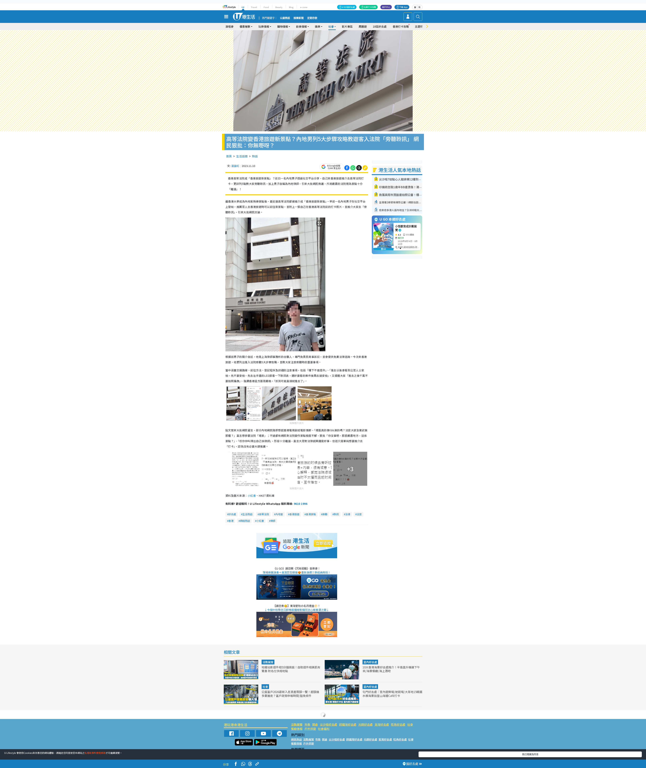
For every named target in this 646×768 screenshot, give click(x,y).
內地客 (279, 514)
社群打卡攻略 (370, 7)
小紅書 (252, 496)
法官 (359, 514)
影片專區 (347, 26)
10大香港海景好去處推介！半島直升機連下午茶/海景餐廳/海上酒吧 (391, 669)
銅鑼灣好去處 (347, 724)
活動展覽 (268, 662)
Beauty (278, 7)
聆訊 (336, 514)
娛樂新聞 (299, 18)
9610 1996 (300, 504)
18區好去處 (380, 26)
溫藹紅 (235, 166)
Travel (254, 7)
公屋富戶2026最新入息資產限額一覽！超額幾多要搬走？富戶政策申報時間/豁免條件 (290, 694)
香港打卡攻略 (401, 26)
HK (243, 7)
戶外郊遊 (310, 729)
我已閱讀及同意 (530, 754)
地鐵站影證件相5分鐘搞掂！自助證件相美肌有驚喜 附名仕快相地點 (291, 669)
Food (266, 7)
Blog (291, 7)
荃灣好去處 (382, 724)
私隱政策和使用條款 (95, 753)
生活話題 (242, 156)
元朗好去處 (365, 724)
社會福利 (323, 729)
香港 (231, 521)
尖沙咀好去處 (328, 724)
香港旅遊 (294, 514)
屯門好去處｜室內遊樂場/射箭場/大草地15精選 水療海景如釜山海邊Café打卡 (392, 694)
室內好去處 (370, 662)
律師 (272, 521)
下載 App (403, 7)
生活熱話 (247, 514)
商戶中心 (386, 7)
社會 (265, 687)
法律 (347, 514)
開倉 (315, 724)
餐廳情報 (296, 729)
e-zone (303, 7)
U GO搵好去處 (348, 7)
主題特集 (420, 26)
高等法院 (264, 514)
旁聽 (324, 514)
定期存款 (312, 18)
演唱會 (229, 26)
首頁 (229, 156)
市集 (307, 724)
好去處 (232, 514)
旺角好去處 (398, 724)
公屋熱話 (285, 18)
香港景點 (311, 514)
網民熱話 (296, 739)
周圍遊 (363, 26)
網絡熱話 (245, 521)
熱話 (255, 156)
